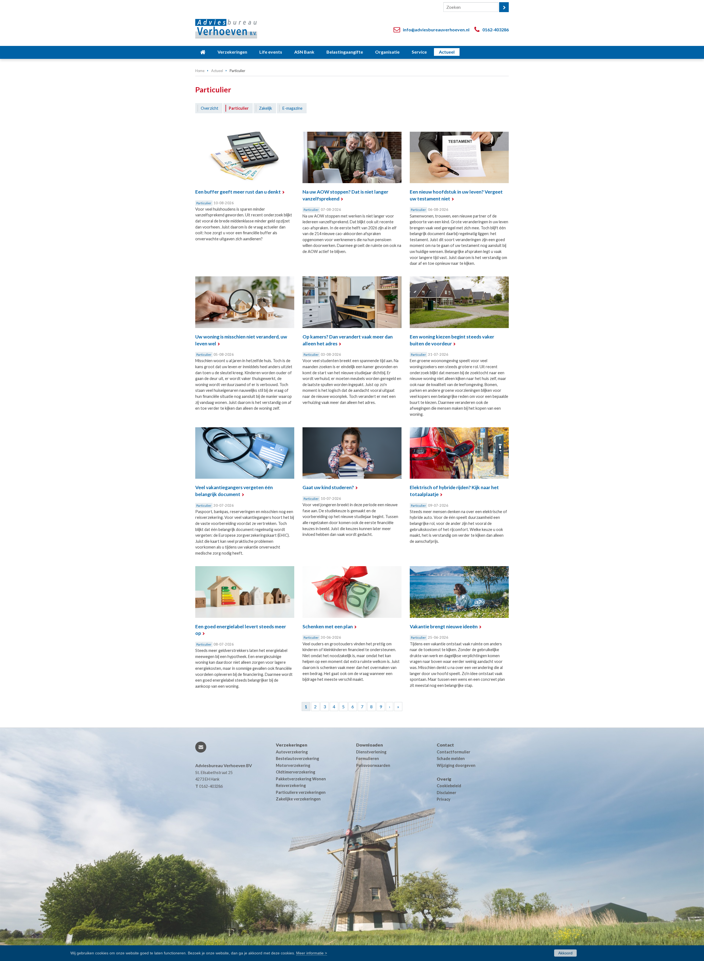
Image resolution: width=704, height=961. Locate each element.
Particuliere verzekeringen (301, 792)
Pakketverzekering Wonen (301, 778)
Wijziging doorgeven (456, 765)
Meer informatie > (311, 953)
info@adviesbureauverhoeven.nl (436, 29)
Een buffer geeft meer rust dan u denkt (238, 192)
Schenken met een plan (327, 626)
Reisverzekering (291, 785)
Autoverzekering (292, 752)
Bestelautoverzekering (297, 758)
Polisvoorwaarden (373, 765)
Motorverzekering (293, 765)
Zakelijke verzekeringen (298, 799)
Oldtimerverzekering (295, 772)
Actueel (217, 70)
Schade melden (451, 758)
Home (200, 70)
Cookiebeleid (449, 785)
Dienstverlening (371, 752)
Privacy (443, 799)
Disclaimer (446, 792)
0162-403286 (495, 29)
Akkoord (565, 953)
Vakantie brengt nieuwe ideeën (444, 626)
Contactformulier (453, 752)
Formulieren (367, 758)
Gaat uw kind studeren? (328, 487)
